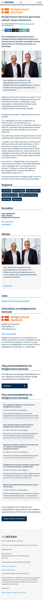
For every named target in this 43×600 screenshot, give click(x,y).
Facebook (11, 566)
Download (7, 286)
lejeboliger (6, 199)
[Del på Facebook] (6, 30)
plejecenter (17, 199)
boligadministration (9, 195)
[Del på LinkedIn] (9, 30)
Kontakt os (5, 545)
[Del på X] (13, 30)
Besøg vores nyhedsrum (14, 518)
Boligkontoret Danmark (26, 23)
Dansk (4, 592)
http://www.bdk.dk (9, 334)
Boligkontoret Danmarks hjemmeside (15, 301)
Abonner (7, 385)
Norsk (14, 592)
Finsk (24, 592)
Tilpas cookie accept (8, 570)
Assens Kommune (33, 190)
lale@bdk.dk (6, 224)
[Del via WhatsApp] (24, 30)
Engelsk (9, 592)
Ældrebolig (6, 190)
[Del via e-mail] (27, 30)
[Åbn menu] (21, 2)
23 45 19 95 (9, 222)
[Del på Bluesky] (20, 30)
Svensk (19, 592)
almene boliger (18, 190)
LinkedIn (4, 566)
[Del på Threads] (17, 30)
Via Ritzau (34, 545)
